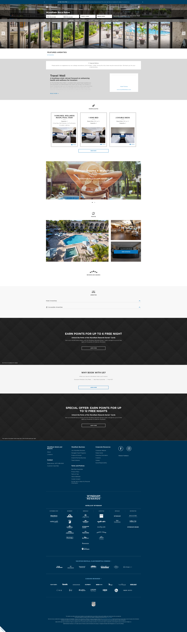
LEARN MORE (93, 348)
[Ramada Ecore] (85, 549)
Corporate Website (101, 450)
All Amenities (50, 54)
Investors (98, 458)
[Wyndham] (117, 516)
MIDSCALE (85, 511)
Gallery (91, 20)
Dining (96, 20)
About (49, 452)
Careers (98, 460)
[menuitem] (92, 7)
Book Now (93, 150)
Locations (50, 454)
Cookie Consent (75, 479)
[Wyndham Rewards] (93, 497)
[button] (44, 2)
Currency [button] (137, 11)
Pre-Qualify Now (125, 2)
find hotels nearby (126, 16)
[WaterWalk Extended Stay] (54, 521)
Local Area (115, 20)
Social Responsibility (101, 462)
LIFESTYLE (101, 511)
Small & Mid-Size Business (78, 458)
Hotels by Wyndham (93, 505)
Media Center (99, 453)
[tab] (92, 202)
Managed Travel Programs (78, 453)
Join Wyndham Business (78, 450)
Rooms (77, 20)
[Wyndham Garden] (85, 527)
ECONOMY (69, 511)
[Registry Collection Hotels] (133, 516)
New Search (127, 11)
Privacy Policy (75, 471)
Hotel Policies (124, 86)
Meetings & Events (105, 20)
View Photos (126, 251)
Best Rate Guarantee (77, 469)
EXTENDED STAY (54, 511)
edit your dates (116, 16)
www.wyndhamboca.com (124, 89)
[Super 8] (70, 521)
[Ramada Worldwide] (85, 543)
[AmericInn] (85, 532)
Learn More (93, 189)
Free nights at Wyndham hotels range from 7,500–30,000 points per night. (19, 438)
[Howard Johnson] (70, 532)
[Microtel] (70, 527)
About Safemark (75, 476)
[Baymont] (85, 538)
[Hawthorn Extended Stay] (54, 516)
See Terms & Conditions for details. (10, 362)
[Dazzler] (101, 527)
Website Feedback (123, 455)
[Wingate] (85, 521)
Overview (71, 20)
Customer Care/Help (53, 466)
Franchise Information (102, 455)
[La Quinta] (85, 516)
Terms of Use (75, 474)
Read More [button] (54, 93)
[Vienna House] (101, 532)
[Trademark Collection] (117, 521)
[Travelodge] (70, 538)
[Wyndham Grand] (133, 527)
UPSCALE (117, 511)
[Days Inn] (70, 516)
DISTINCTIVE (133, 511)
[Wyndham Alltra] (101, 538)
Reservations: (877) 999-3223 (55, 463)
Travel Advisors (75, 460)
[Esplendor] (101, 521)
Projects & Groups (76, 455)
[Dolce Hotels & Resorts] (133, 521)
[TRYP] (101, 516)
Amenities (83, 20)
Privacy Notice (109, 617)
